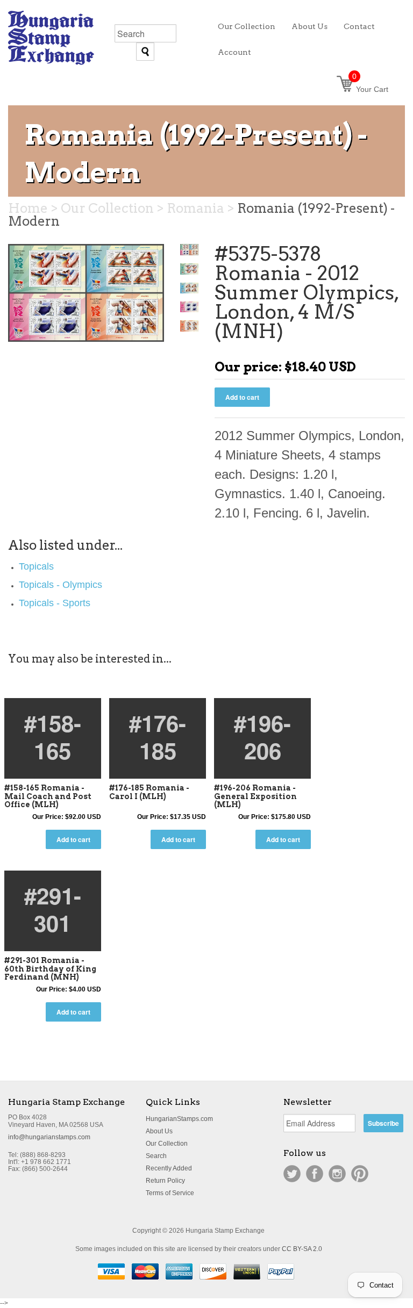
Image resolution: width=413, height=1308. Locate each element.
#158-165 (52, 736)
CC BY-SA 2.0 (302, 1249)
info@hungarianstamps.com (49, 1137)
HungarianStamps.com (179, 1119)
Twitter (292, 1173)
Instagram (337, 1173)
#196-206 (262, 736)
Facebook (314, 1173)
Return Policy (165, 1180)
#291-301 (52, 908)
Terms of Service (170, 1193)
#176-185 (157, 736)
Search (156, 1156)
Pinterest (359, 1173)
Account (234, 52)
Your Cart (370, 89)
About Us (159, 1131)
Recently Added (169, 1168)
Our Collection (167, 1143)
